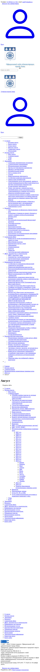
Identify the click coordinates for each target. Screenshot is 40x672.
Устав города (12, 146)
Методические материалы (16, 343)
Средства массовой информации (18, 252)
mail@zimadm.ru (27, 2)
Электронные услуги (15, 206)
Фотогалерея (12, 151)
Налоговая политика (14, 226)
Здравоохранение (13, 247)
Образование (12, 245)
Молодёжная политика (15, 242)
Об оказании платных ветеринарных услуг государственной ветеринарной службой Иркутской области (22, 324)
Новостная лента (9, 636)
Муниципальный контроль (16, 260)
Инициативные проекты (12, 631)
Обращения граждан (10, 629)
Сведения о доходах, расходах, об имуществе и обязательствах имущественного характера (23, 348)
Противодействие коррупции (13, 336)
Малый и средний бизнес (16, 169)
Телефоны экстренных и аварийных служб (21, 287)
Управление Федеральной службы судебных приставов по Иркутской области (22, 328)
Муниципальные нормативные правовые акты (19, 371)
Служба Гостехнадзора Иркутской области (21, 285)
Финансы (7, 208)
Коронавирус (12, 333)
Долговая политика (14, 223)
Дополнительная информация (13, 634)
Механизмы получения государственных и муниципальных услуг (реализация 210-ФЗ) (22, 320)
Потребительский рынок (16, 171)
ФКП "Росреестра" (14, 331)
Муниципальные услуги (12, 626)
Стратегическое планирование (18, 164)
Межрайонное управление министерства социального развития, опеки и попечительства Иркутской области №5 (23, 278)
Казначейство (12, 225)
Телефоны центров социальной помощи (21, 316)
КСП (9, 159)
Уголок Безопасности (15, 334)
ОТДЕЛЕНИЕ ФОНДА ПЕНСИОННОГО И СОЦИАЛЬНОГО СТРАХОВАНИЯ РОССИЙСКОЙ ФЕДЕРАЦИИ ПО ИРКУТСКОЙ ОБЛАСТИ (22, 298)
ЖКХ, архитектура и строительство (15, 253)
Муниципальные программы (17, 166)
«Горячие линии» (13, 317)
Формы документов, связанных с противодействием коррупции (18, 345)
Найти (20, 137)
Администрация (13, 156)
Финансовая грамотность (16, 235)
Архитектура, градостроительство (19, 257)
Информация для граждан (12, 262)
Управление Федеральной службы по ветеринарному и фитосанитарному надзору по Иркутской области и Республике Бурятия (23, 304)
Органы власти (9, 152)
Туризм (10, 174)
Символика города (14, 149)
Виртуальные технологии (20, 670)
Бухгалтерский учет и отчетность (18, 230)
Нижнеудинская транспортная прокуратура (22, 272)
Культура (11, 248)
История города (13, 142)
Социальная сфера (10, 237)
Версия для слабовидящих (10, 3)
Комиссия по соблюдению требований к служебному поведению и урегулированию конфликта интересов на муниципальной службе (22, 354)
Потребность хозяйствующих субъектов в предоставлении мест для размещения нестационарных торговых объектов (21, 203)
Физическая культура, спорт (17, 243)
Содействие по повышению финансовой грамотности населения (21, 264)
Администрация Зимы (8, 91)
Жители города (13, 147)
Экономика (8, 161)
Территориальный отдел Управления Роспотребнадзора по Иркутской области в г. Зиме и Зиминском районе (22, 309)
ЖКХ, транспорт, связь (15, 255)
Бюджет (10, 218)
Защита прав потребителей (16, 179)
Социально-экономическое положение (20, 162)
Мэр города (12, 154)
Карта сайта (8, 637)
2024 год (7, 373)
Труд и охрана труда (14, 173)
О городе (7, 141)
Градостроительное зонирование (18, 258)
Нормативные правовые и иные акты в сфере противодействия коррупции (22, 338)
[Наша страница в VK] (2, 666)
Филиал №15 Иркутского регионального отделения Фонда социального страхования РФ (23, 293)
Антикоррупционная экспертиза (18, 341)
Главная (6, 366)
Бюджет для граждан (14, 232)
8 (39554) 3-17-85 (12, 2)
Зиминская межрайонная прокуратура (20, 267)
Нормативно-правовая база (16, 228)
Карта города (12, 144)
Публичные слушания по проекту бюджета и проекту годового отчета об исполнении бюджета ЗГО (22, 214)
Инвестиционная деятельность (18, 176)
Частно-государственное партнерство (20, 168)
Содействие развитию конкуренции (19, 178)
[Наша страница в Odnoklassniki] (1, 666)
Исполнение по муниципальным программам (22, 233)
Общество (11, 250)
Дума (10, 157)
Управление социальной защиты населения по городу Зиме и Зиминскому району (23, 313)
